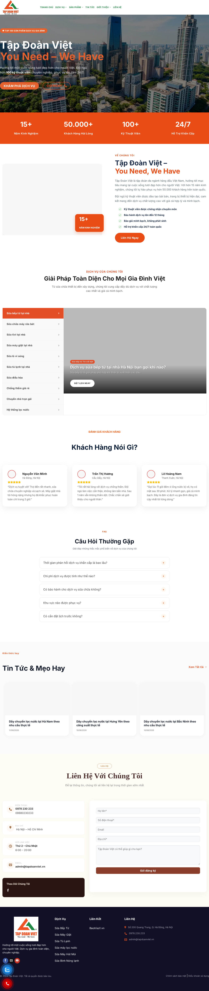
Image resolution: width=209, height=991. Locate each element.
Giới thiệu (103, 7)
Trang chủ (46, 7)
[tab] (33, 313)
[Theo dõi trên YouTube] (17, 960)
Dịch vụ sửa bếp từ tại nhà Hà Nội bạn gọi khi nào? (118, 367)
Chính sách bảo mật (176, 976)
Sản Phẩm (75, 7)
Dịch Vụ (59, 7)
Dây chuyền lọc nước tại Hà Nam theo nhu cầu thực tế (34, 723)
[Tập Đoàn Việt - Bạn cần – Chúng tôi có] (18, 7)
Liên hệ (117, 7)
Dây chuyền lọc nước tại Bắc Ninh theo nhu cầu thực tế (170, 723)
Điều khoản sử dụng (198, 976)
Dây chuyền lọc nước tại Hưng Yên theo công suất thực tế (102, 723)
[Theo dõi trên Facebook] (8, 890)
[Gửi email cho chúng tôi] (11, 960)
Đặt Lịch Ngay (82, 383)
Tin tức (89, 7)
